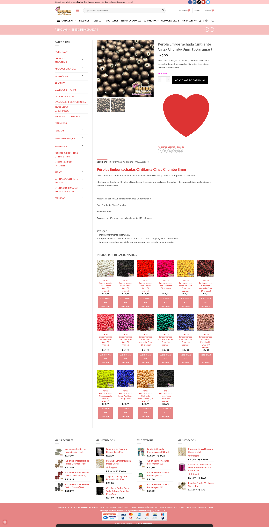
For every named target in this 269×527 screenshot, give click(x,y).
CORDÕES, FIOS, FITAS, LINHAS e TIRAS (66, 155)
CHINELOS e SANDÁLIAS (61, 60)
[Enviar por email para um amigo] (170, 150)
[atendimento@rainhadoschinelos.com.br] (200, 20)
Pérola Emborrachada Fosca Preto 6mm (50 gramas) (125, 285)
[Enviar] (163, 10)
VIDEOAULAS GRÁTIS (170, 21)
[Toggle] (82, 50)
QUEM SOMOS (112, 21)
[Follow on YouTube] (203, 2)
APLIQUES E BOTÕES (65, 68)
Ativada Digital (147, 523)
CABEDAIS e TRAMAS (65, 89)
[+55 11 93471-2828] (212, 20)
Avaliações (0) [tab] (142, 162)
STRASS (58, 172)
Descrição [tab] (102, 162)
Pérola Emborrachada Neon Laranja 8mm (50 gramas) (145, 285)
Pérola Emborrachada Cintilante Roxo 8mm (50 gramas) (125, 339)
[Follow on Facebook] (190, 2)
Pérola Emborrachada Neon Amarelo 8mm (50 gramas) (105, 395)
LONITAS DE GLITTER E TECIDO (66, 180)
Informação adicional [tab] (121, 162)
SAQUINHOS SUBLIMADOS (62, 109)
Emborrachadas (84, 29)
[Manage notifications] (5, 522)
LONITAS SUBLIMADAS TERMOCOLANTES (66, 190)
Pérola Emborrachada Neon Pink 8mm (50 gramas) (166, 284)
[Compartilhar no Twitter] (165, 150)
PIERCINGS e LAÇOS (65, 138)
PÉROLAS (61, 29)
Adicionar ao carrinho (190, 80)
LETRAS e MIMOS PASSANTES (63, 164)
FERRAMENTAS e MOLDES (68, 116)
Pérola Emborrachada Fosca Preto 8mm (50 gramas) (165, 395)
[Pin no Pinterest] (175, 150)
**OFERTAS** (61, 51)
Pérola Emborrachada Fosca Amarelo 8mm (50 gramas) (185, 285)
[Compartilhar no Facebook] (160, 150)
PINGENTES (61, 146)
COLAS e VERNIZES (64, 96)
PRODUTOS (84, 21)
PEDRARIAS (61, 122)
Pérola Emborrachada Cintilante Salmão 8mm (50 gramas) (145, 395)
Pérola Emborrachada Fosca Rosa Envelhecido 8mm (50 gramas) (205, 341)
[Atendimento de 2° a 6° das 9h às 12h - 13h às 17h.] (206, 20)
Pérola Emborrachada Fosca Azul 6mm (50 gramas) (125, 394)
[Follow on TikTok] (199, 2)
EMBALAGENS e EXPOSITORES (70, 101)
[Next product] (207, 29)
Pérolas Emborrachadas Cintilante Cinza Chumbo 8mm (141, 169)
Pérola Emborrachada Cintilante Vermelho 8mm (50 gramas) (145, 339)
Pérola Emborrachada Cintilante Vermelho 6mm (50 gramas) (205, 285)
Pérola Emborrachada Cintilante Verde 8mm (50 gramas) (165, 339)
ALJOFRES (60, 83)
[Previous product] (212, 29)
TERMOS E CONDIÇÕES (131, 21)
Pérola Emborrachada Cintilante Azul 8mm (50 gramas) (185, 339)
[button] (77, 10)
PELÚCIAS (60, 198)
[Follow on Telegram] (208, 2)
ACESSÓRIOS (61, 76)
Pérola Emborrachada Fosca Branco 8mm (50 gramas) (105, 285)
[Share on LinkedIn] (180, 150)
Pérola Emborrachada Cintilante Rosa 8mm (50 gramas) (105, 339)
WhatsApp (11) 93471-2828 (155, 510)
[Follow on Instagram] (195, 2)
